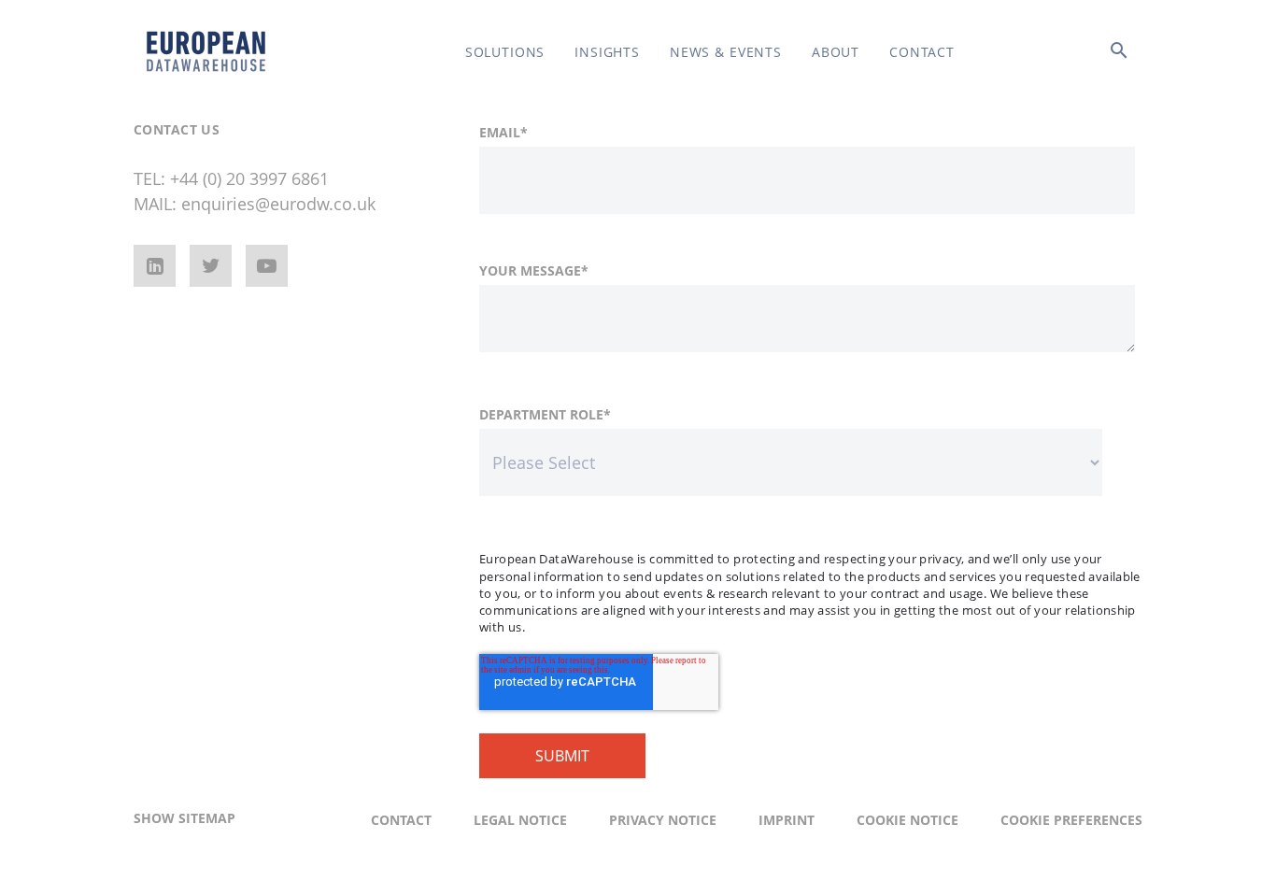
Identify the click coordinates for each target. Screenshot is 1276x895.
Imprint (787, 820)
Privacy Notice (662, 820)
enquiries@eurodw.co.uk (278, 203)
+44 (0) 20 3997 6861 (249, 178)
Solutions (505, 52)
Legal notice (520, 820)
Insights (607, 52)
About (835, 52)
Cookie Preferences (1071, 820)
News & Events (726, 52)
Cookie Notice (907, 820)
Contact (922, 52)
